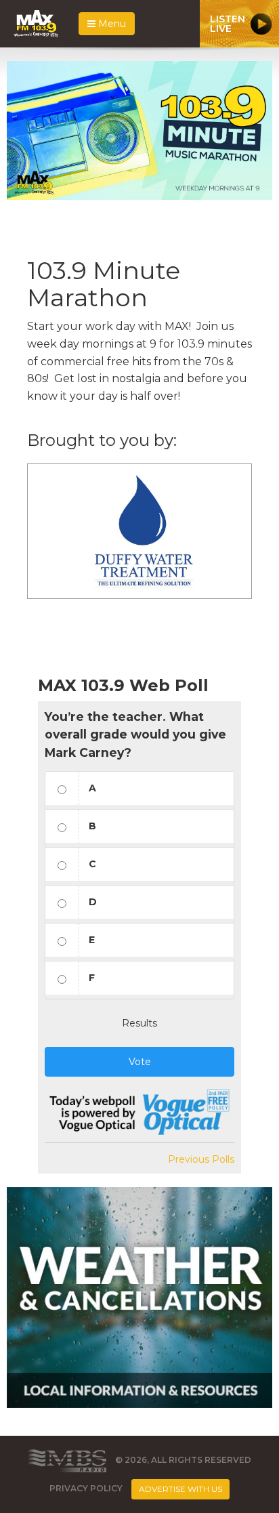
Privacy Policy (86, 1489)
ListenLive (227, 24)
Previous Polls (201, 1159)
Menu (110, 24)
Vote (140, 1062)
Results (139, 1023)
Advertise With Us (180, 1489)
